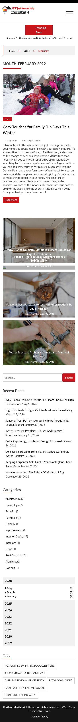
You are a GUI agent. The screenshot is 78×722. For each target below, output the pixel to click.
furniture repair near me (20, 695)
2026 (8, 581)
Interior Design (14, 536)
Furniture (11, 517)
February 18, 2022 (31, 140)
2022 (27, 51)
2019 (8, 643)
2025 (8, 603)
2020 (8, 636)
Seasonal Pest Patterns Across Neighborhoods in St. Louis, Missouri (39, 38)
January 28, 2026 (46, 361)
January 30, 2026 (46, 313)
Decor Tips (12, 505)
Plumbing (11, 561)
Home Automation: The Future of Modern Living (35, 472)
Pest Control (13, 555)
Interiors (10, 542)
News (8, 549)
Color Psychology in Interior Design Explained (33, 441)
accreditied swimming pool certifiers (29, 665)
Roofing (10, 567)
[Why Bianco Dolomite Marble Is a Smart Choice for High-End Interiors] (39, 240)
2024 (8, 610)
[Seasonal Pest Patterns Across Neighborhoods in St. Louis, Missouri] (39, 294)
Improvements (14, 530)
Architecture (13, 498)
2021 (8, 630)
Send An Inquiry (40, 716)
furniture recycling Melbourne (25, 687)
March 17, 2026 (45, 266)
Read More (11, 199)
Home (11, 51)
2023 (8, 616)
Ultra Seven (43, 710)
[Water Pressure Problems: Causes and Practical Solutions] (39, 342)
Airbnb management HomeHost (25, 673)
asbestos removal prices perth (24, 680)
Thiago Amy (11, 140)
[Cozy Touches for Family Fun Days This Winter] (39, 94)
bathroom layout (61, 680)
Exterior (10, 511)
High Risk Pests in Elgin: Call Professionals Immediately (39, 410)
